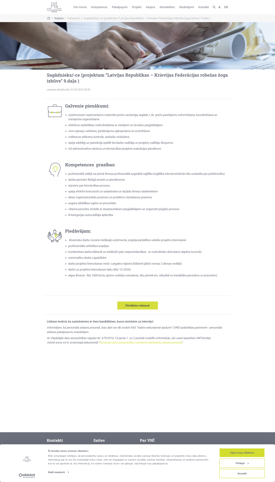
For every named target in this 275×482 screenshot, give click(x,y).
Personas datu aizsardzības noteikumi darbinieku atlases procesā (140, 342)
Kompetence (99, 7)
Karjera (150, 7)
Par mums (80, 7)
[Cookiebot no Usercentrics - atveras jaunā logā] (27, 475)
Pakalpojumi (119, 7)
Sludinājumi (186, 7)
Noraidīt (242, 473)
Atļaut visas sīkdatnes (242, 452)
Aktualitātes (167, 7)
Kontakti (203, 7)
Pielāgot (240, 463)
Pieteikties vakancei (137, 305)
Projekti (136, 7)
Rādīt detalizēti (56, 472)
